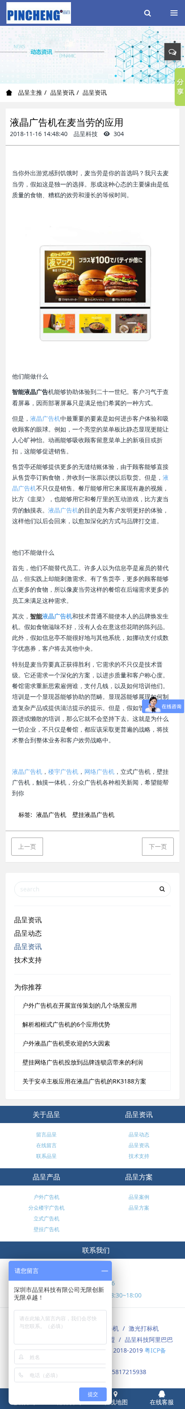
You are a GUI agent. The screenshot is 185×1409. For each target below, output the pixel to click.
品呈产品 (46, 1177)
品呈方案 (139, 1177)
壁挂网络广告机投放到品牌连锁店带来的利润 (82, 1062)
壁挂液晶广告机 (93, 814)
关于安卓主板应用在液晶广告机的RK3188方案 (84, 1081)
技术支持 (28, 960)
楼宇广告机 (63, 771)
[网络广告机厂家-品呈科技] (38, 13)
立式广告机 (46, 1218)
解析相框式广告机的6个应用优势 (66, 1024)
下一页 (158, 846)
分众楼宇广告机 (46, 1207)
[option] (92, 55)
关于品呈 (46, 1114)
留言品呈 (46, 1134)
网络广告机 (99, 771)
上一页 (27, 846)
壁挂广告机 (46, 1229)
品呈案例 (139, 1197)
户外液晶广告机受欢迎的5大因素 (66, 1043)
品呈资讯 (62, 92)
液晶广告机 (45, 418)
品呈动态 (28, 933)
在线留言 (46, 1145)
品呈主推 (29, 92)
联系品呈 (46, 1156)
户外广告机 (46, 1197)
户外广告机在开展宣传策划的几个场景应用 (79, 1005)
